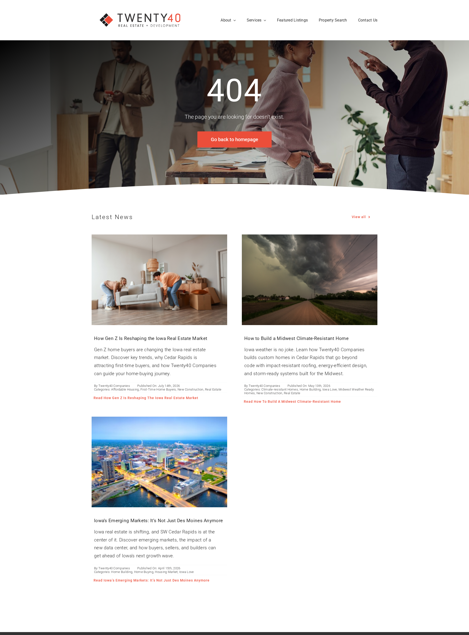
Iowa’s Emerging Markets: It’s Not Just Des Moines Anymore (158, 520)
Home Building (310, 389)
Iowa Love (329, 389)
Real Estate (213, 389)
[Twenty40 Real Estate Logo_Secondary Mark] (140, 7)
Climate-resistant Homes (279, 389)
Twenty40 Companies (114, 386)
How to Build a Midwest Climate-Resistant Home (296, 338)
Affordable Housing (125, 389)
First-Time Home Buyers (158, 389)
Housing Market (166, 572)
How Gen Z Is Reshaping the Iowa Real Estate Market (150, 338)
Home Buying (143, 572)
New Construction (190, 389)
